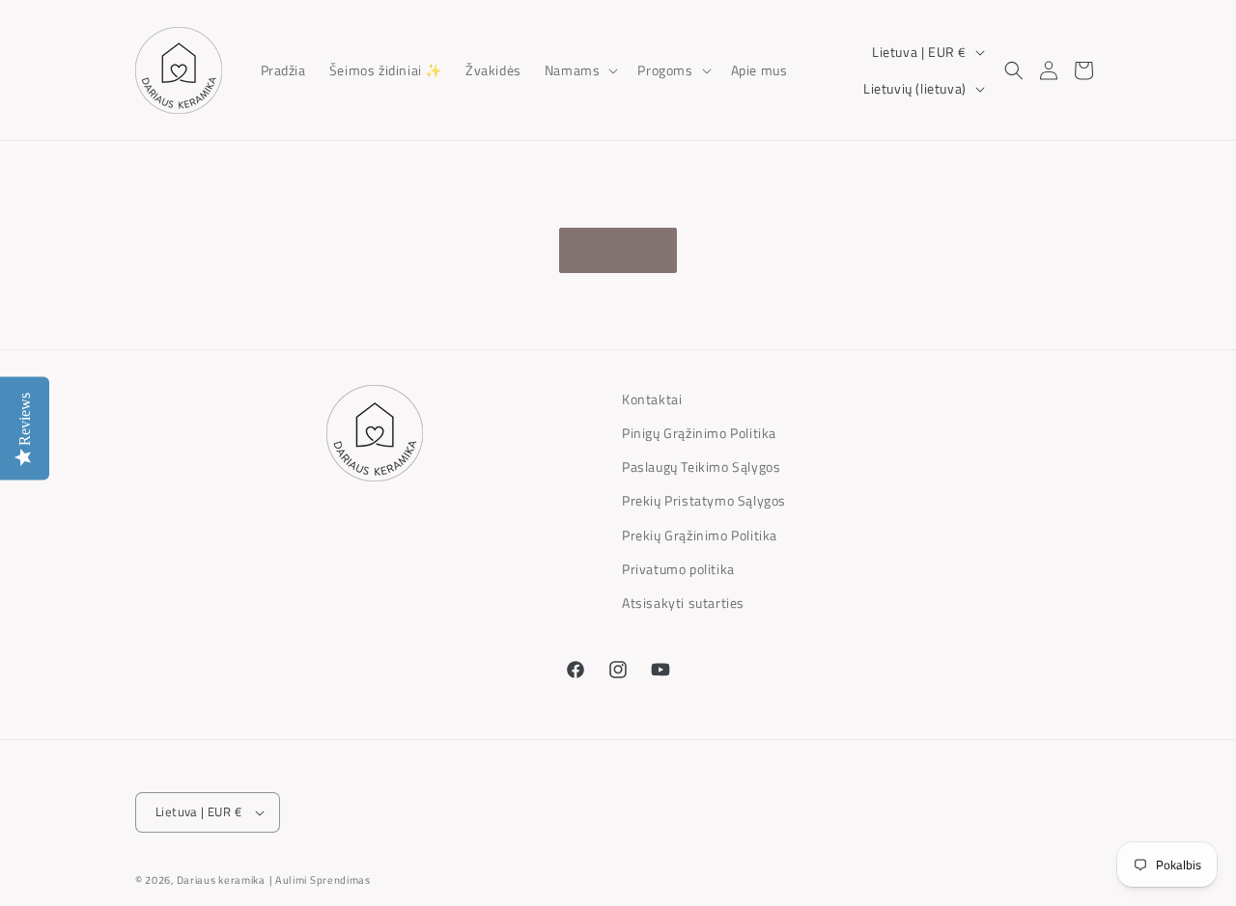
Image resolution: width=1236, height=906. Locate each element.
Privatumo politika (678, 569)
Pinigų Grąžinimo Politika (699, 433)
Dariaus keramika (221, 880)
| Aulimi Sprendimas (320, 880)
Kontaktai (652, 399)
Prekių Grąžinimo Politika (699, 535)
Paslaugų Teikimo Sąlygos (701, 466)
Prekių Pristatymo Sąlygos (704, 500)
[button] (580, 69)
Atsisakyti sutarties (683, 602)
